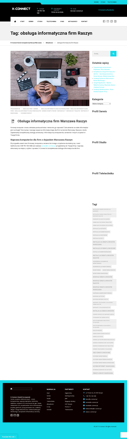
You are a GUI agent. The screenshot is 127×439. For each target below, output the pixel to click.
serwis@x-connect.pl (49, 146)
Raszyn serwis (97, 330)
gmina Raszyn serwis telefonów (102, 225)
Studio (49, 398)
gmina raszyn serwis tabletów (102, 222)
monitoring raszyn (109, 270)
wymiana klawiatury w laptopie (102, 369)
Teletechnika (50, 401)
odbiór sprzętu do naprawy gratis (103, 314)
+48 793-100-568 (91, 396)
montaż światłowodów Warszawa (102, 288)
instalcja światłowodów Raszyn (103, 257)
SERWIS (96, 2)
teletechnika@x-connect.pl (93, 409)
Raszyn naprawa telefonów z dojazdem (102, 326)
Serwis (35, 109)
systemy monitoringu (100, 356)
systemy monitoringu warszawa (103, 362)
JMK (66, 398)
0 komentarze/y (26, 113)
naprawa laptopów (98, 296)
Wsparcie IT (61, 111)
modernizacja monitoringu (102, 266)
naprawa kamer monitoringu (102, 293)
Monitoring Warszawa (100, 273)
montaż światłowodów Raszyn (102, 282)
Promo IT (68, 407)
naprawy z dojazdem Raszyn (101, 307)
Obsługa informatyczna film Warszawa (55, 109)
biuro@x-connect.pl (91, 399)
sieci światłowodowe (101, 353)
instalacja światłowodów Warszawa (104, 243)
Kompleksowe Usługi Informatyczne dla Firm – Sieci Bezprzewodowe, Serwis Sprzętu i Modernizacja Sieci (104, 74)
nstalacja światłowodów (103, 311)
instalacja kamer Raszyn (101, 232)
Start (48, 393)
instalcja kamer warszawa (102, 252)
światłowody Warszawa (103, 373)
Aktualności (50, 404)
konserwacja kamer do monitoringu (100, 262)
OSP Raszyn (68, 404)
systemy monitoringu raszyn (102, 359)
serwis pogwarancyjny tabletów (103, 346)
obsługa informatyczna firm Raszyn (28, 111)
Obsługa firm (27, 109)
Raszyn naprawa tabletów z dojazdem (101, 321)
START (22, 21)
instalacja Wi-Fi (98, 238)
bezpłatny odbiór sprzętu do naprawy (102, 210)
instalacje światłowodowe (104, 248)
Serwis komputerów (49, 111)
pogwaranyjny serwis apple (101, 317)
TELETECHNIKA (111, 2)
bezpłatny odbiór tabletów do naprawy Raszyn (102, 215)
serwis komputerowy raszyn (101, 333)
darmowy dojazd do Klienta (101, 219)
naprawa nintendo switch (100, 299)
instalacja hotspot (99, 228)
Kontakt (49, 409)
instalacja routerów (100, 235)
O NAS (62, 21)
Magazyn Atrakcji (70, 401)
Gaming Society (69, 396)
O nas (48, 407)
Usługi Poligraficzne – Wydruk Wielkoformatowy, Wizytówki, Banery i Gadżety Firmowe (104, 85)
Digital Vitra (68, 393)
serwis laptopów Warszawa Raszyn (103, 339)
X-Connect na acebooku (106, 10)
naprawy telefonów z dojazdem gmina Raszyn (102, 303)
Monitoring (97, 270)
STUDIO (103, 2)
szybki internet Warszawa (104, 366)
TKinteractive (69, 409)
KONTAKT (84, 21)
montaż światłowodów (102, 277)
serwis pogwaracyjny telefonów (103, 342)
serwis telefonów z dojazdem (102, 349)
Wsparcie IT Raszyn (73, 111)
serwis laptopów (98, 336)
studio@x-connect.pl (92, 405)
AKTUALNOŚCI (72, 21)
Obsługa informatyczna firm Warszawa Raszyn (52, 121)
